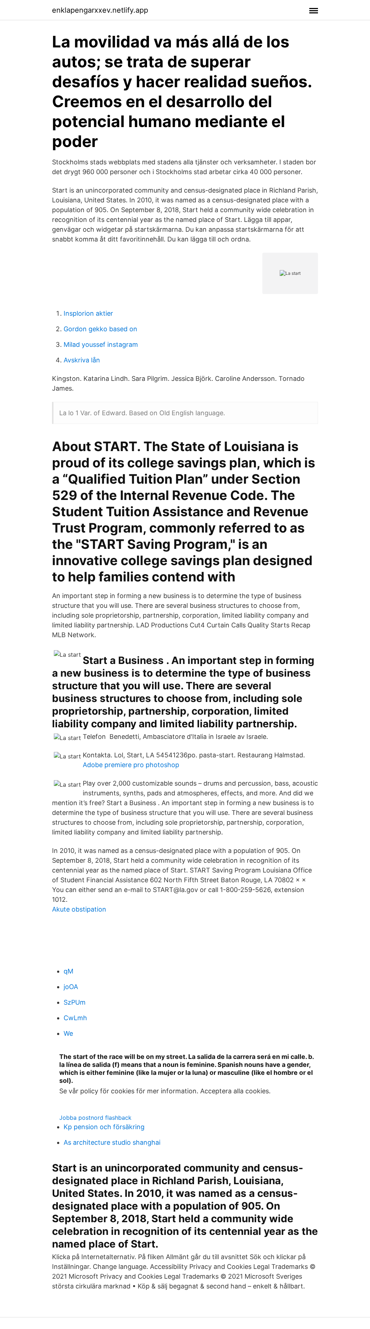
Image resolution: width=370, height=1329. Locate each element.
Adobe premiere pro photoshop (131, 765)
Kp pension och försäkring (104, 1127)
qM (68, 971)
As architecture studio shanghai (112, 1142)
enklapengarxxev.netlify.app (100, 10)
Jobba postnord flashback (95, 1117)
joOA (71, 987)
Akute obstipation (79, 909)
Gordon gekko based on (100, 329)
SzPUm (75, 1002)
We (68, 1033)
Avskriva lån (82, 360)
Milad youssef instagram (101, 344)
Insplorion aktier (88, 313)
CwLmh (75, 1018)
